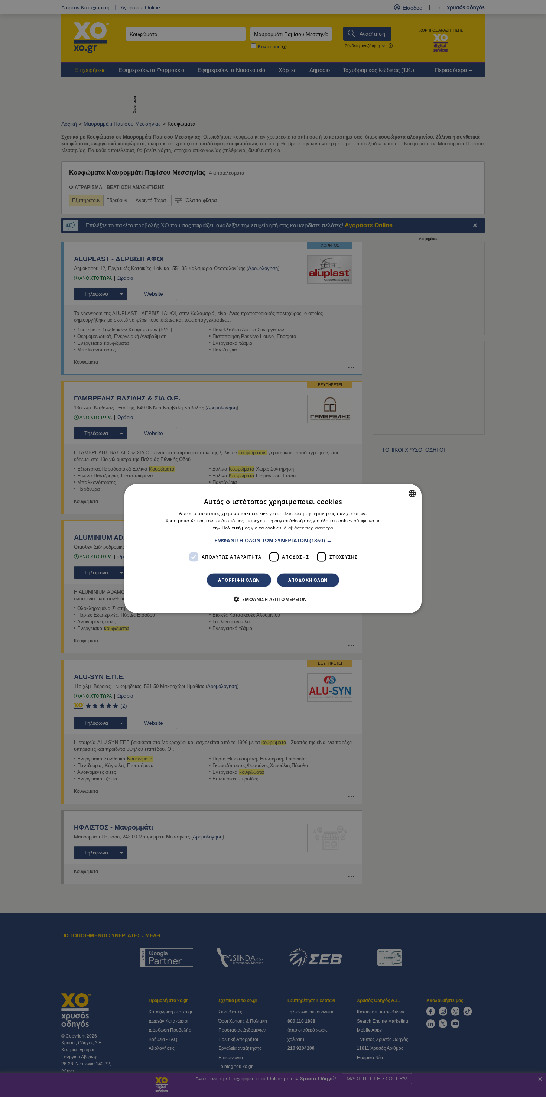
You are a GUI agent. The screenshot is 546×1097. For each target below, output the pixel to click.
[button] (273, 540)
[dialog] (273, 548)
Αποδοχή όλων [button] (308, 580)
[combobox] (412, 493)
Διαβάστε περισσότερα (308, 528)
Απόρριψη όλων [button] (239, 580)
